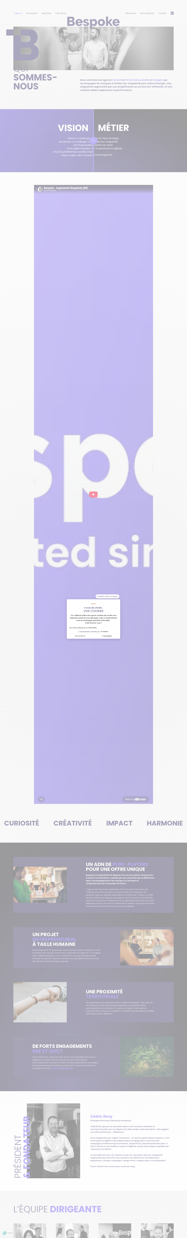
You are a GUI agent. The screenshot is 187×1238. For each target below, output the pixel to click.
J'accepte (107, 636)
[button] (7, 1233)
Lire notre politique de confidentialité (83, 628)
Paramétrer (80, 636)
